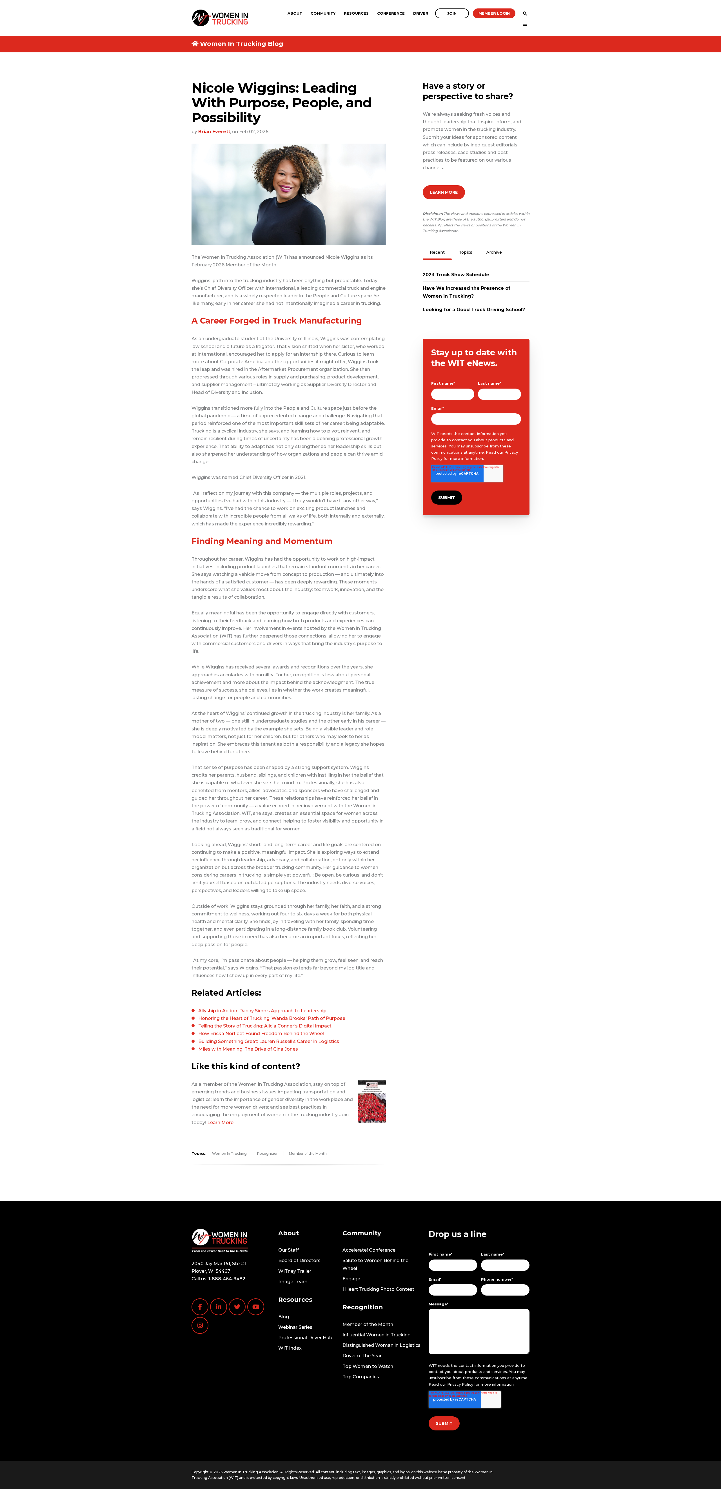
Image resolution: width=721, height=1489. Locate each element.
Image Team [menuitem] (293, 1281)
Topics (465, 252)
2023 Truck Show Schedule (456, 274)
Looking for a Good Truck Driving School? (474, 309)
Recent (437, 252)
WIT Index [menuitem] (290, 1348)
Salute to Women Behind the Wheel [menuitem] (375, 1264)
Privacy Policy (460, 1384)
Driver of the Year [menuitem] (362, 1355)
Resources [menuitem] (356, 13)
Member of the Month (308, 1153)
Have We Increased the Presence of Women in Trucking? (466, 292)
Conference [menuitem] (391, 13)
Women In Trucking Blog (241, 44)
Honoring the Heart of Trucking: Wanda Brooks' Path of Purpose (271, 1018)
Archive (494, 252)
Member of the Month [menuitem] (367, 1324)
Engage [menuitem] (351, 1278)
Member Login (494, 13)
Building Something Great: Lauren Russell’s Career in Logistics (268, 1041)
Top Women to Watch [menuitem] (367, 1366)
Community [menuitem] (323, 13)
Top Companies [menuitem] (360, 1376)
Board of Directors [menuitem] (299, 1260)
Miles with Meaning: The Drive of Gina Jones (248, 1049)
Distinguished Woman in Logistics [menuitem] (381, 1345)
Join (452, 13)
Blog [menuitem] (283, 1316)
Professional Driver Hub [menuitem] (305, 1337)
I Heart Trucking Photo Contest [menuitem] (378, 1289)
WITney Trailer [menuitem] (294, 1271)
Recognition (268, 1153)
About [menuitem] (295, 13)
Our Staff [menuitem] (288, 1250)
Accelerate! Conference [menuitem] (368, 1250)
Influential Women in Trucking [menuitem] (376, 1335)
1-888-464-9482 (226, 1278)
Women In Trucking (229, 1153)
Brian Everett (214, 131)
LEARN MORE (444, 192)
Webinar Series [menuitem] (295, 1327)
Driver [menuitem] (420, 13)
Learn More (220, 1122)
